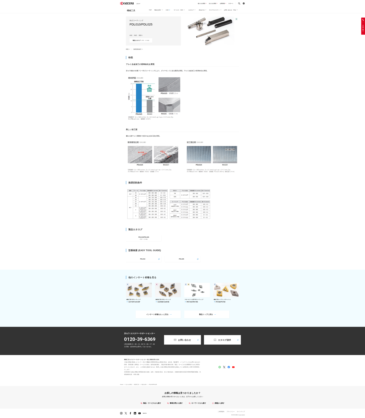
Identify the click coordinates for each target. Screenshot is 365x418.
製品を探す (144, 384)
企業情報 (222, 3)
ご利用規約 (221, 411)
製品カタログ (141, 40)
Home (121, 384)
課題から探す (219, 403)
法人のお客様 (212, 3)
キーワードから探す (198, 403)
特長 (127, 49)
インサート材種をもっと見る (157, 314)
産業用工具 (136, 384)
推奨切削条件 (137, 49)
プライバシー (231, 411)
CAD (167, 10)
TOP (150, 10)
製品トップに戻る (206, 314)
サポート (230, 3)
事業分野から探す (176, 403)
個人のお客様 (201, 3)
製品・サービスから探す (152, 403)
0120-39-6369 (140, 339)
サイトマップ (241, 411)
